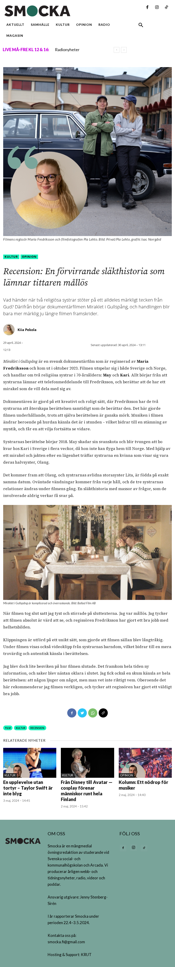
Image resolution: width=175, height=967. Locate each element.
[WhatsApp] (92, 712)
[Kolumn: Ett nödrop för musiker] (145, 763)
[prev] (116, 50)
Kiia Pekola (27, 329)
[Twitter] (82, 712)
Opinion (29, 257)
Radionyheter (67, 49)
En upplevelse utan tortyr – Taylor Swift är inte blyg (28, 787)
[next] (124, 50)
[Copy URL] (103, 712)
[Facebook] (147, 7)
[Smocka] (58, 11)
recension (37, 728)
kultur (20, 728)
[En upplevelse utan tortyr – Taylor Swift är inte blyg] (29, 763)
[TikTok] (166, 7)
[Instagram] (157, 7)
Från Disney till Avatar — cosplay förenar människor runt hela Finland (87, 790)
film (8, 728)
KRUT (86, 954)
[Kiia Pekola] (9, 329)
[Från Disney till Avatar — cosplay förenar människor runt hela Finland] (87, 763)
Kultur (11, 257)
